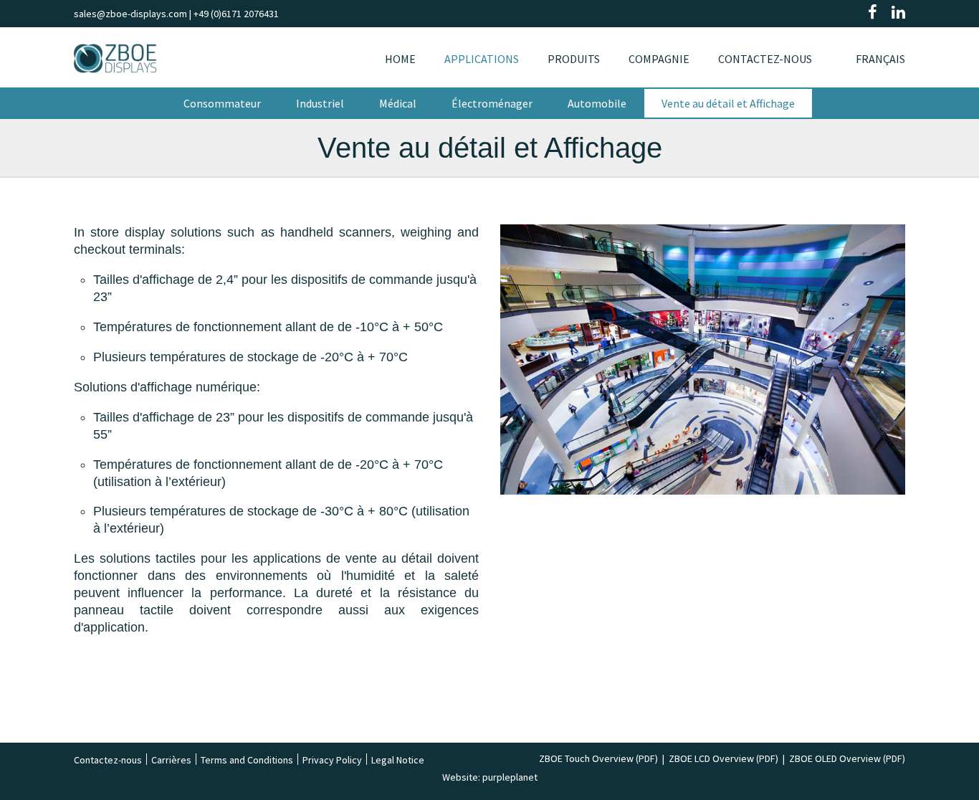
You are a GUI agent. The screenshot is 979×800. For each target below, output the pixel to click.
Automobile (597, 103)
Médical (397, 103)
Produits (574, 59)
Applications (481, 59)
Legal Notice (397, 759)
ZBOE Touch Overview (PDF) (598, 758)
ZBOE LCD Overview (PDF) (723, 758)
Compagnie (659, 59)
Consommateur (222, 103)
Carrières (171, 759)
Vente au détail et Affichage (728, 103)
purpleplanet (510, 777)
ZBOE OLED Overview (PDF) (847, 758)
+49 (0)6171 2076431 (236, 13)
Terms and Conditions (247, 759)
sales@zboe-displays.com (130, 13)
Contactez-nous (765, 59)
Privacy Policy (332, 759)
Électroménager (492, 103)
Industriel (320, 103)
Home (400, 59)
